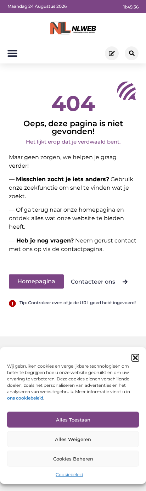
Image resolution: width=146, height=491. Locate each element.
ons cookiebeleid (25, 398)
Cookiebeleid (69, 474)
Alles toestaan (73, 420)
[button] (135, 357)
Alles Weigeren (73, 439)
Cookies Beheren (73, 459)
